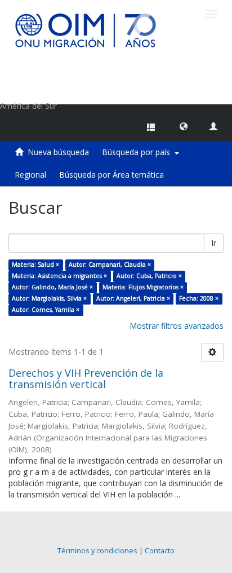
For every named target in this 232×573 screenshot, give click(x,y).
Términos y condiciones (97, 551)
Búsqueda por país (138, 152)
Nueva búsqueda (58, 152)
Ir (213, 242)
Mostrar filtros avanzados (177, 325)
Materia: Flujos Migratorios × (143, 287)
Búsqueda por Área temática (111, 174)
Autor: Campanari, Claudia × (110, 264)
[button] (183, 125)
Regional (30, 174)
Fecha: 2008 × (198, 298)
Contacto (160, 551)
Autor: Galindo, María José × (52, 287)
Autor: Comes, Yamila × (45, 310)
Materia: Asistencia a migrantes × (59, 276)
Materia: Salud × (35, 264)
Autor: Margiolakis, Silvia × (49, 298)
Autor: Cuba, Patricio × (149, 276)
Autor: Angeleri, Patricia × (133, 298)
